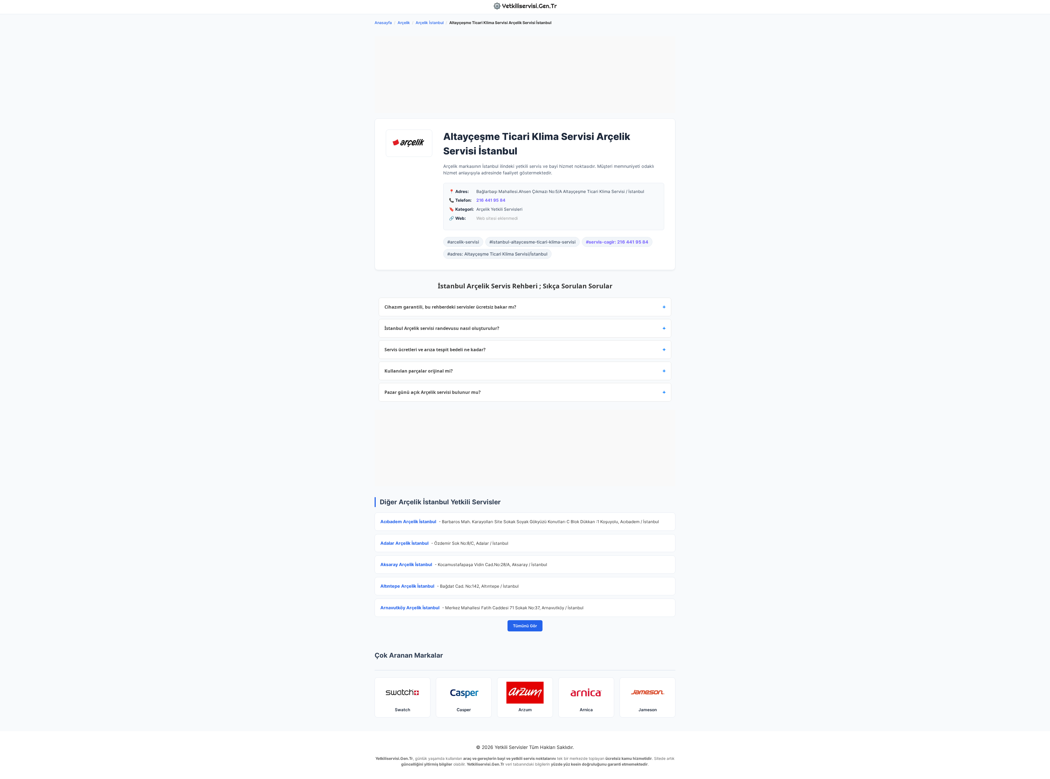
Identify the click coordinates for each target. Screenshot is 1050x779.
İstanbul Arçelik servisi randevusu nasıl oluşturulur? (525, 328)
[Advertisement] (525, 74)
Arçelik (404, 22)
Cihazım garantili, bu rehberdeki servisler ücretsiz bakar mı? (525, 307)
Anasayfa (383, 22)
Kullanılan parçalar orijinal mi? (525, 370)
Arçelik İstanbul (430, 22)
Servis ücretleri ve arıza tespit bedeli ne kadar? (525, 349)
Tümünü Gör (525, 625)
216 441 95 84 (490, 200)
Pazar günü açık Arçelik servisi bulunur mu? (525, 392)
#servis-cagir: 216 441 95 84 (617, 242)
